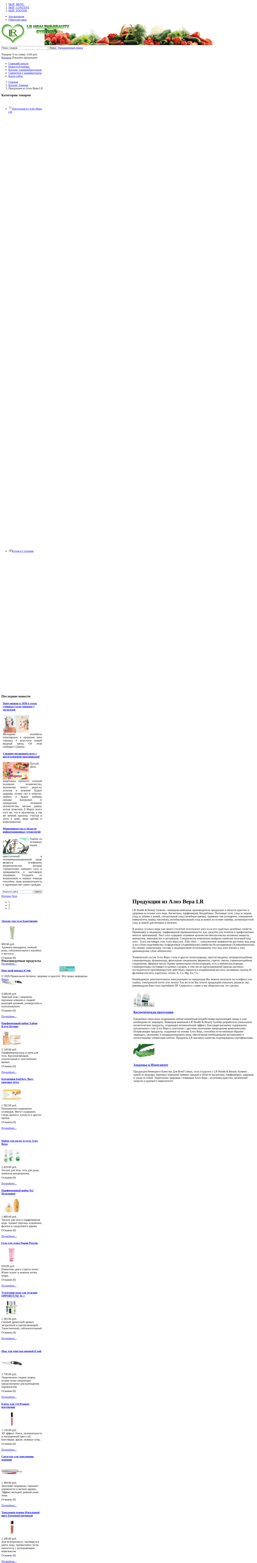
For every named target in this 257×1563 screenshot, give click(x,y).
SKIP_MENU (16, 4)
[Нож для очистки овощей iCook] (11, 1368)
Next (14, 896)
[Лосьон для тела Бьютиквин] (11, 938)
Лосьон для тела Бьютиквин (19, 921)
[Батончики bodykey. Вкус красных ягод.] (11, 1099)
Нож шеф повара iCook (16, 970)
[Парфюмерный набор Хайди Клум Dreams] (11, 1043)
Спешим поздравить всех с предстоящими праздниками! (21, 755)
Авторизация (16, 16)
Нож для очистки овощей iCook (21, 1351)
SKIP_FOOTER (17, 10)
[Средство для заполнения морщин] (11, 1477)
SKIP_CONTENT (18, 7)
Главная (13, 82)
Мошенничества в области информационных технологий (22, 830)
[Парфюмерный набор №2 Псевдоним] (11, 1211)
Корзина (6, 57)
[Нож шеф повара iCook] (11, 988)
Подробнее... (9, 963)
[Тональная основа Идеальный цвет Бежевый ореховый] (11, 1533)
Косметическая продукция (153, 1012)
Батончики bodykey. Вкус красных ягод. (17, 1081)
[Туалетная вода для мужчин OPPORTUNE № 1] (11, 1313)
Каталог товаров (18, 85)
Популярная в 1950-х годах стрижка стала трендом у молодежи (20, 706)
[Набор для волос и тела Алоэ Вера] (11, 1161)
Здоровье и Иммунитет (150, 1065)
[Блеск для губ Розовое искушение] (11, 1424)
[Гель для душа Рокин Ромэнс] (11, 1260)
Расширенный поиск (70, 47)
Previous (6, 896)
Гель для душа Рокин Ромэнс (19, 1243)
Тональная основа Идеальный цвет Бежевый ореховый (20, 1514)
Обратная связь (17, 19)
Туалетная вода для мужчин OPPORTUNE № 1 (19, 1294)
